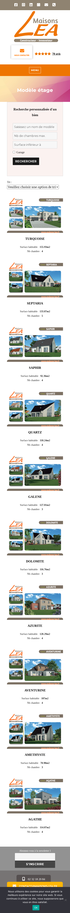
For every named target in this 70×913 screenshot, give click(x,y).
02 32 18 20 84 (36, 879)
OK (36, 907)
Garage (20, 152)
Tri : (9, 182)
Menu (35, 70)
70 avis (56, 53)
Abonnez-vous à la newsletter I (35, 850)
